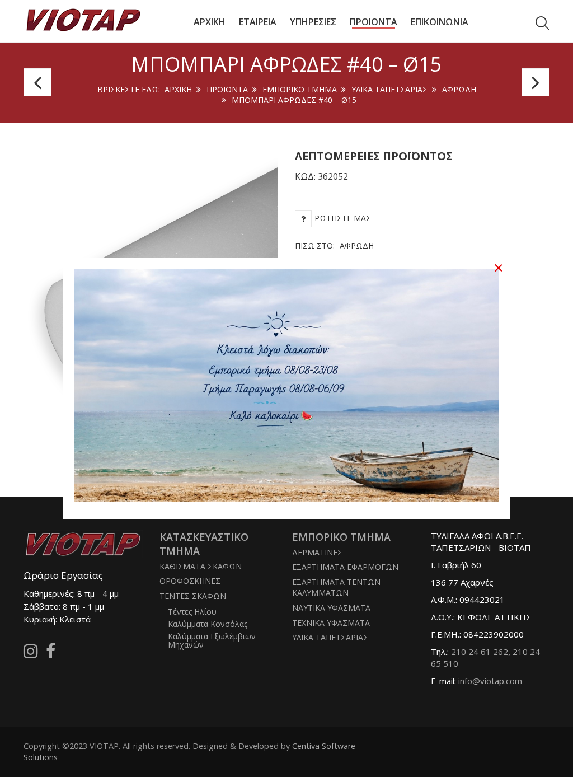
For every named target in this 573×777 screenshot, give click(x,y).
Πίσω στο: (334, 245)
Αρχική (178, 89)
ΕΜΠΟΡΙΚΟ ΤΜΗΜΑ (299, 89)
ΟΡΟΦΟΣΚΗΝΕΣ (189, 580)
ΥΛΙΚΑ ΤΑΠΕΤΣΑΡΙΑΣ (389, 89)
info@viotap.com (490, 680)
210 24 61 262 (479, 651)
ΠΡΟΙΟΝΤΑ (227, 89)
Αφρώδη (459, 89)
